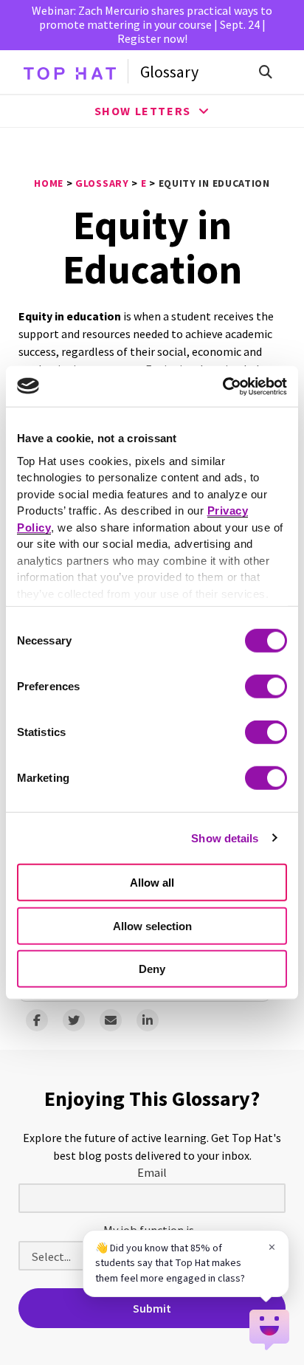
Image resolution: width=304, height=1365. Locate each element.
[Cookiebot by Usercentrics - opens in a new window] (222, 386)
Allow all (152, 882)
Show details (224, 837)
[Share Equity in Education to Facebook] (36, 1020)
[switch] (266, 686)
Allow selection (152, 925)
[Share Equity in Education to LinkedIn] (147, 1020)
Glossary (169, 71)
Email (152, 1172)
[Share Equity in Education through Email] (110, 1020)
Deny (152, 969)
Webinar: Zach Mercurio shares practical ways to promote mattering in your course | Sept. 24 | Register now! (152, 24)
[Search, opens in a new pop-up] (265, 71)
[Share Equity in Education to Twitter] (73, 1020)
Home (48, 183)
